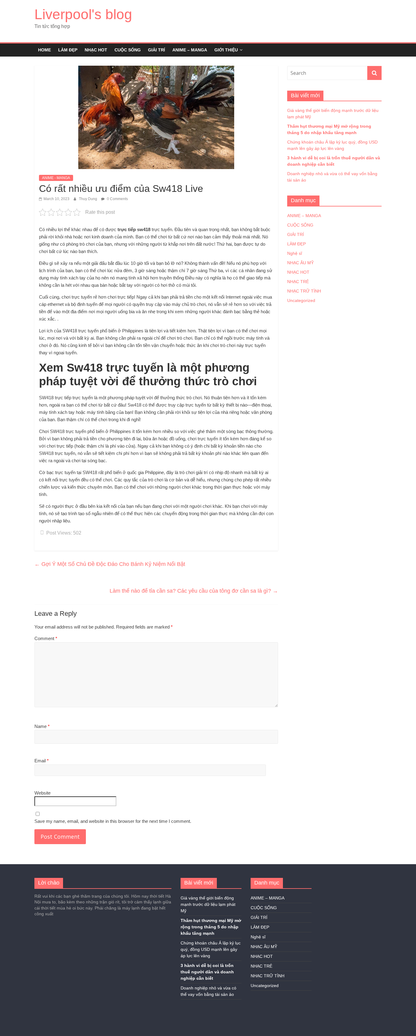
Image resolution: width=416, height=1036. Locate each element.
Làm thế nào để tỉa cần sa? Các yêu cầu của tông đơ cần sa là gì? (194, 591)
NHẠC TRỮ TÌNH (304, 291)
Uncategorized (301, 300)
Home (44, 49)
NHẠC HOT (96, 49)
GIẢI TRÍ (156, 49)
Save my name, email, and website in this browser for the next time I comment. (112, 821)
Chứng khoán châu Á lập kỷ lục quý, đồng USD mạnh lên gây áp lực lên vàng (211, 949)
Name (42, 726)
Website (42, 792)
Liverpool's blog (83, 14)
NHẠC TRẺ (298, 281)
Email (41, 760)
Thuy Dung (88, 199)
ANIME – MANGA (189, 49)
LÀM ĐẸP (67, 49)
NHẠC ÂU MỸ (300, 262)
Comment (45, 638)
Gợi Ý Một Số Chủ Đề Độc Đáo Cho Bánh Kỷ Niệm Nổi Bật (109, 564)
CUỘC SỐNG (128, 49)
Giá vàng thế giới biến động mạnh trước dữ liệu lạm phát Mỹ (208, 904)
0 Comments (117, 199)
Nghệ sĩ (294, 253)
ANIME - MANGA (56, 178)
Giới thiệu (226, 49)
